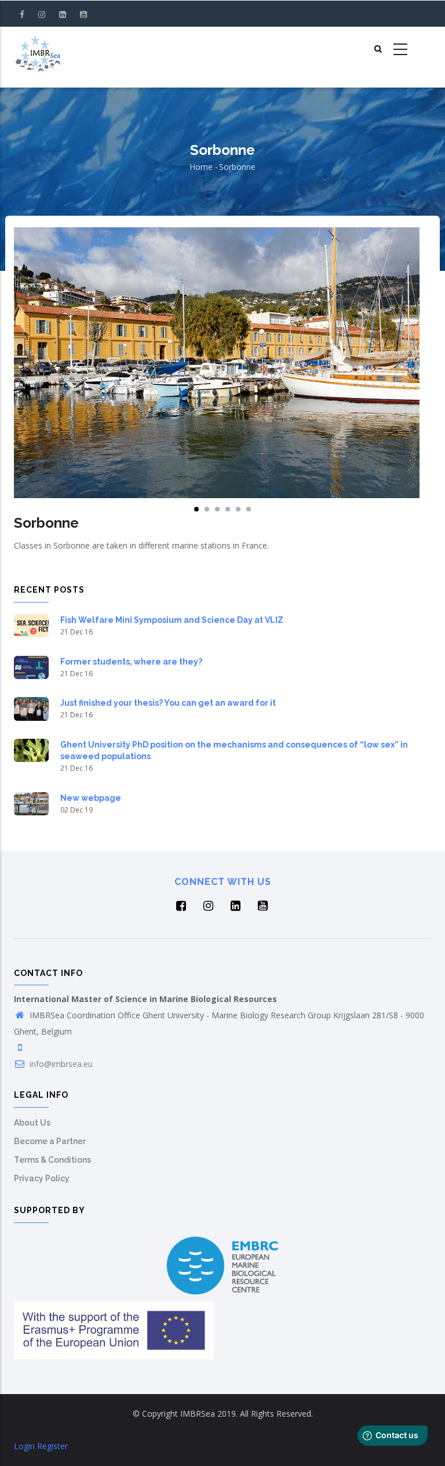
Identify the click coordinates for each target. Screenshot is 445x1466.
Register (52, 1446)
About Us (32, 1122)
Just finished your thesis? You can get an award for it (168, 702)
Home (201, 166)
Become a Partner (50, 1141)
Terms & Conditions (52, 1159)
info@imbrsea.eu (60, 1063)
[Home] (37, 50)
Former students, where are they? (131, 661)
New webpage (90, 798)
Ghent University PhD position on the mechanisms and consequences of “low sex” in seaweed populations (234, 750)
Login (24, 1446)
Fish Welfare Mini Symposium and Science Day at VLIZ (171, 620)
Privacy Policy (42, 1178)
